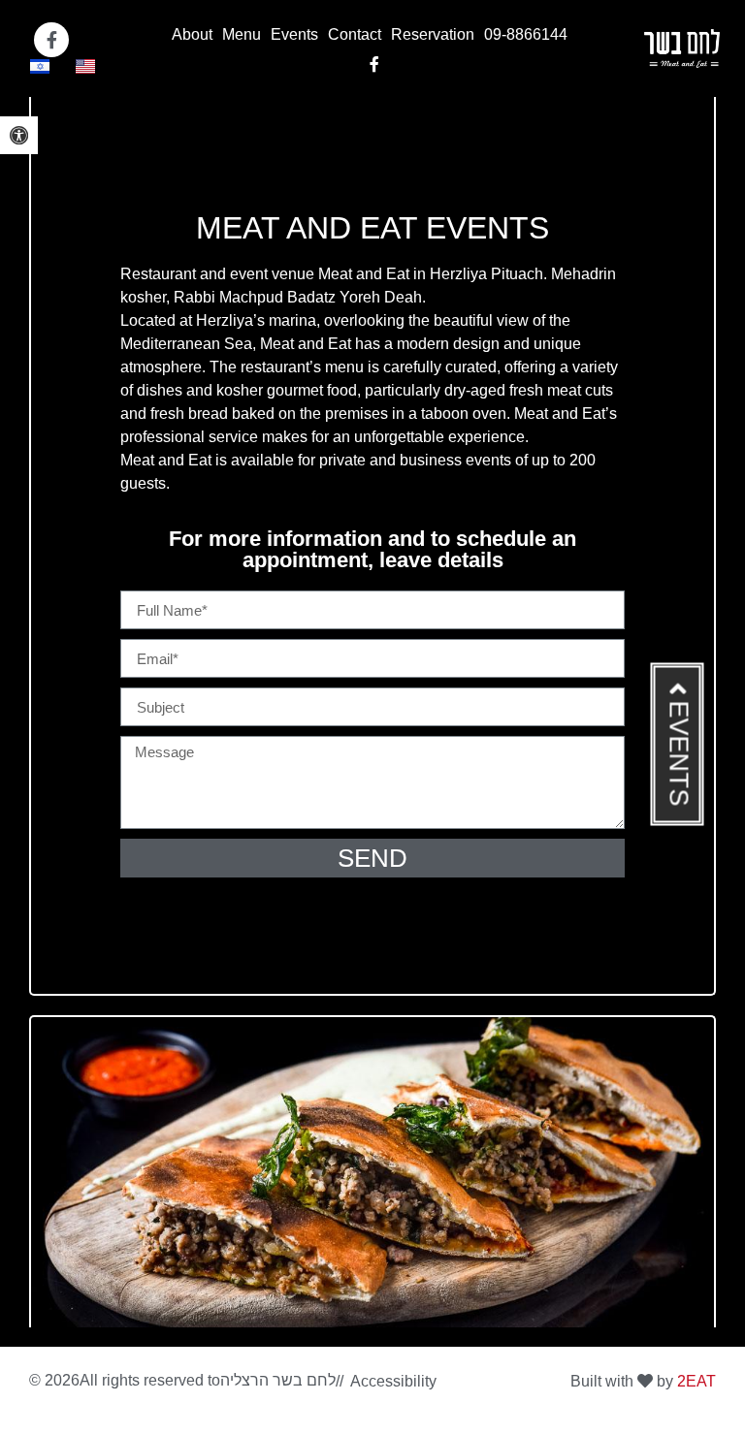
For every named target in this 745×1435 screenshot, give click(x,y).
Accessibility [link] (393, 1381)
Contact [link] (354, 34)
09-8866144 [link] (525, 34)
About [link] (192, 34)
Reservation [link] (432, 34)
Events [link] (294, 34)
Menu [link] (241, 34)
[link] (19, 135)
